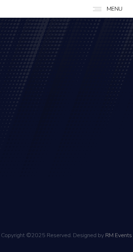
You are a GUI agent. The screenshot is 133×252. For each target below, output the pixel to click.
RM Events (118, 235)
